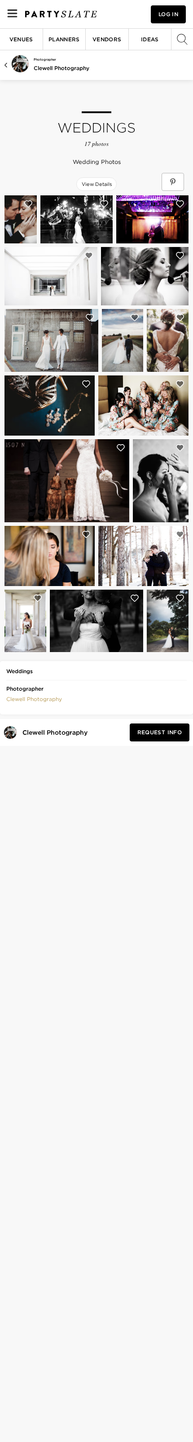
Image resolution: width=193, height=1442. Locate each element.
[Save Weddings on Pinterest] (173, 182)
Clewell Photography (61, 68)
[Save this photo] (28, 204)
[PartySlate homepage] (61, 14)
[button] (34, 698)
